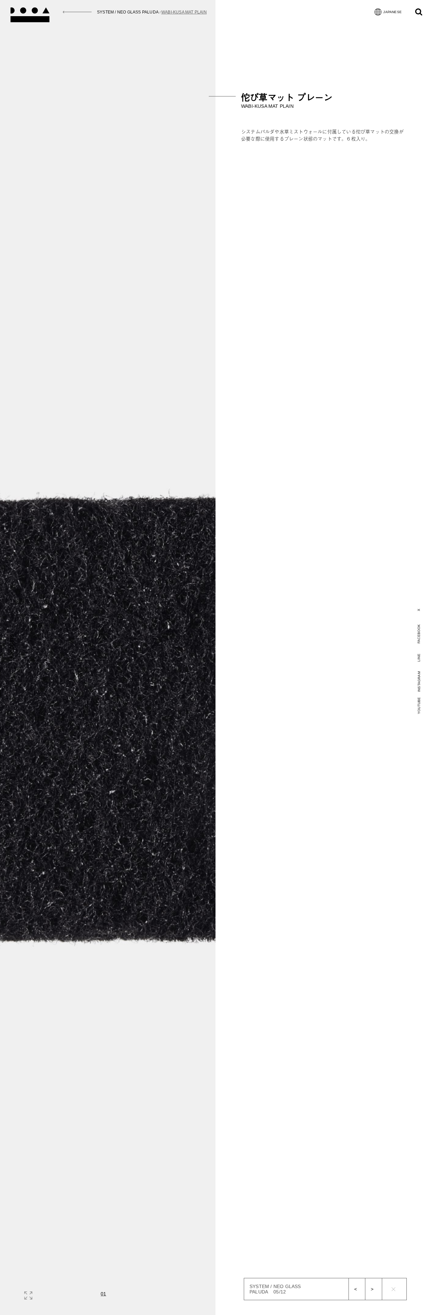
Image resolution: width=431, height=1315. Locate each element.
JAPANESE (392, 12)
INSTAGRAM (419, 681)
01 (103, 1293)
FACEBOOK (419, 633)
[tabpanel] (324, 116)
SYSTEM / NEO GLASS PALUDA (128, 12)
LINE (419, 657)
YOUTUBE (419, 705)
